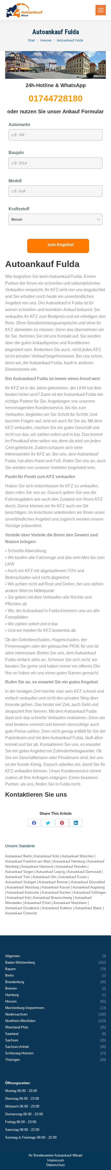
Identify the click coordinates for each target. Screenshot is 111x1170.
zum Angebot (60, 244)
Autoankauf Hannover (37, 866)
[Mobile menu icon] (101, 10)
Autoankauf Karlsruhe (23, 892)
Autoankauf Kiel (18, 898)
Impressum (55, 1160)
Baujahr (16, 152)
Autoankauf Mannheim (70, 903)
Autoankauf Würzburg (23, 887)
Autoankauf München (77, 856)
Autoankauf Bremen (53, 882)
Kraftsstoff (19, 209)
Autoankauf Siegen (19, 872)
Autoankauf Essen (73, 877)
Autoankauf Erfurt (37, 903)
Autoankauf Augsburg (89, 887)
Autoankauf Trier (17, 877)
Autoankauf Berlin (18, 856)
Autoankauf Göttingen (89, 892)
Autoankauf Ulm (45, 877)
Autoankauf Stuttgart (20, 882)
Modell (15, 181)
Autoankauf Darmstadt (84, 872)
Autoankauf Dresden (71, 866)
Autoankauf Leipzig (50, 872)
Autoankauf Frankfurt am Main (28, 861)
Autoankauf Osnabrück (22, 908)
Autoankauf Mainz (88, 908)
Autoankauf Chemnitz (21, 913)
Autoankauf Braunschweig (52, 898)
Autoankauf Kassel (56, 887)
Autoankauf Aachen (56, 892)
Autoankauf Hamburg (69, 861)
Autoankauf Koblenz (57, 908)
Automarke (19, 124)
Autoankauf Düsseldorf (88, 882)
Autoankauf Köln (46, 856)
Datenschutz (55, 1165)
